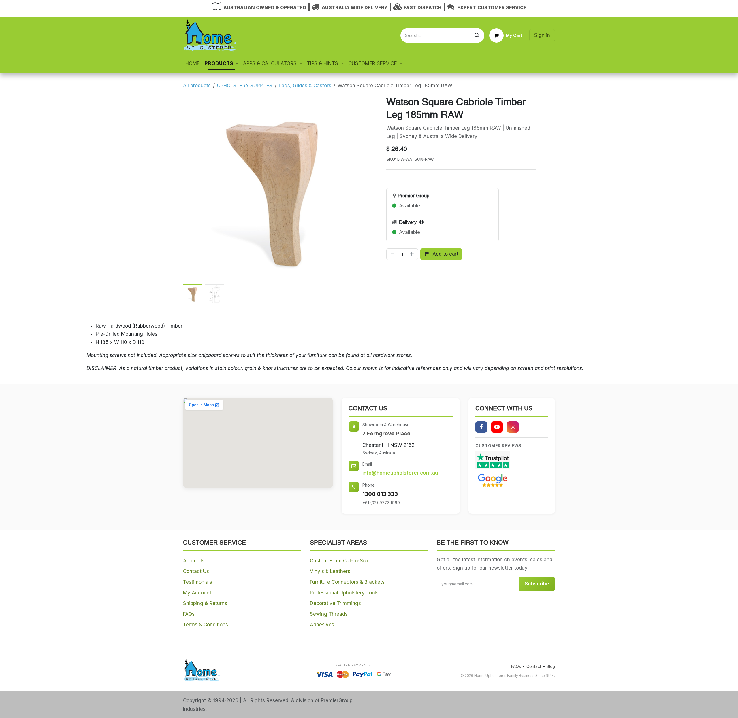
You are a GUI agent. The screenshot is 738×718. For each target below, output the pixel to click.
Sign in (542, 35)
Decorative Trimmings (335, 603)
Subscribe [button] (537, 584)
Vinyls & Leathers (330, 571)
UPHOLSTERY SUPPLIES (244, 85)
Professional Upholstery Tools (344, 593)
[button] (192, 189)
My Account (197, 593)
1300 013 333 (380, 494)
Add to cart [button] (444, 254)
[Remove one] (392, 254)
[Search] (477, 35)
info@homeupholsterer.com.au (400, 473)
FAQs (189, 614)
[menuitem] (192, 63)
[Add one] (412, 254)
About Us (193, 561)
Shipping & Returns (205, 603)
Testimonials (197, 582)
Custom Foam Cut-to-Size (340, 561)
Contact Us (196, 571)
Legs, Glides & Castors (305, 85)
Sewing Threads (329, 614)
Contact (533, 666)
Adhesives (322, 625)
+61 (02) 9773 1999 (381, 502)
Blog (551, 666)
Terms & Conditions (205, 625)
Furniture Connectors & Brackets (347, 582)
